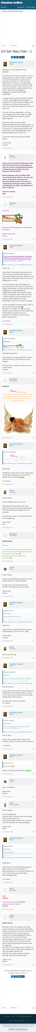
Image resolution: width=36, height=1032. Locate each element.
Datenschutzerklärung (16, 1021)
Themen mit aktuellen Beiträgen (12, 11)
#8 (33, 527)
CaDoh (11, 915)
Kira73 (11, 490)
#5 (33, 373)
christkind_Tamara (16, 62)
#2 (33, 197)
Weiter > (21, 57)
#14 (33, 748)
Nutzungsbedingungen (24, 1016)
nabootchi (13, 534)
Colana (11, 567)
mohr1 (11, 889)
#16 (33, 796)
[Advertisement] (18, 29)
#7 (33, 484)
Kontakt (7, 1016)
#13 (33, 706)
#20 (33, 964)
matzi (11, 803)
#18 (33, 882)
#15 (33, 774)
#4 (33, 324)
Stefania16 (13, 379)
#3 (33, 239)
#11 (33, 641)
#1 (33, 148)
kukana (12, 156)
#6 (33, 438)
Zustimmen (12, 1029)
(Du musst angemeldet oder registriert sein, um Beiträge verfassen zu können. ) (18, 972)
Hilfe (13, 1016)
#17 (33, 832)
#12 (33, 657)
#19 (33, 909)
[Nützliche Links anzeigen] (33, 45)
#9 (33, 561)
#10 (33, 596)
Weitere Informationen (21, 1029)
